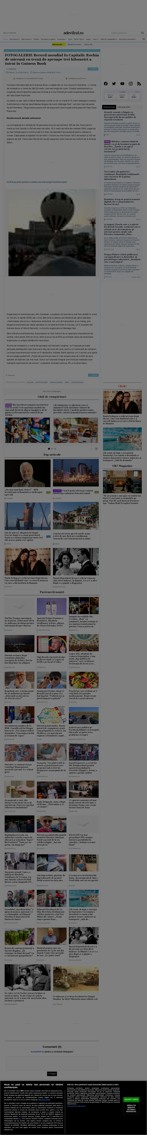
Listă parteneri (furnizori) (76, 1106)
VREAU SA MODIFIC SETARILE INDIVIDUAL (131, 1108)
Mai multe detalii (44, 1100)
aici (20, 1118)
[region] (73, 1108)
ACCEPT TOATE (131, 1100)
